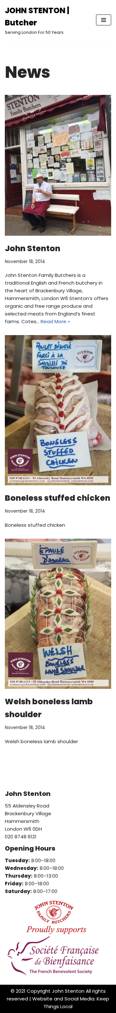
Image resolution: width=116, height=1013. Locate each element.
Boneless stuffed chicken (57, 498)
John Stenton (32, 248)
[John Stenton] (58, 165)
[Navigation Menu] (103, 19)
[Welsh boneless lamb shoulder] (58, 614)
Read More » (55, 321)
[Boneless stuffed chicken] (58, 410)
